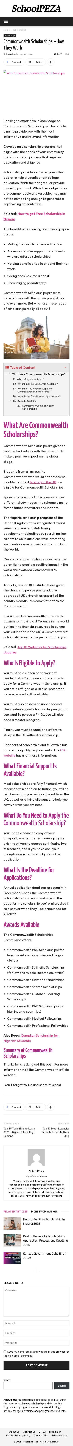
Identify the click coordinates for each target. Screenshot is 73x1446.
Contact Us (29, 1431)
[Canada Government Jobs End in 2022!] (12, 1258)
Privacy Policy (59, 1435)
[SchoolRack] (36, 8)
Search (7, 1380)
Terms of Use (40, 1435)
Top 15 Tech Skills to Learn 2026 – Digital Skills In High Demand (19, 1132)
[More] (50, 62)
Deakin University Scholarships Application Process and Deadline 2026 (45, 1241)
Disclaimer (55, 1431)
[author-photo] (36, 1166)
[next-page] (38, 1271)
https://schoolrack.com (36, 1176)
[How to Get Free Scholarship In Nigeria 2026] (12, 1223)
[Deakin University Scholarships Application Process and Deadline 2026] (12, 1240)
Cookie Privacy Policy (18, 1435)
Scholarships (19, 29)
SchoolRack (12, 54)
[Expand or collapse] (65, 367)
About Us (14, 1431)
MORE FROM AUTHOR (44, 1211)
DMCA (42, 1431)
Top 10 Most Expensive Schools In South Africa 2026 (55, 1132)
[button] (6, 21)
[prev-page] (33, 1271)
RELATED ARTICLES (16, 1211)
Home (7, 29)
